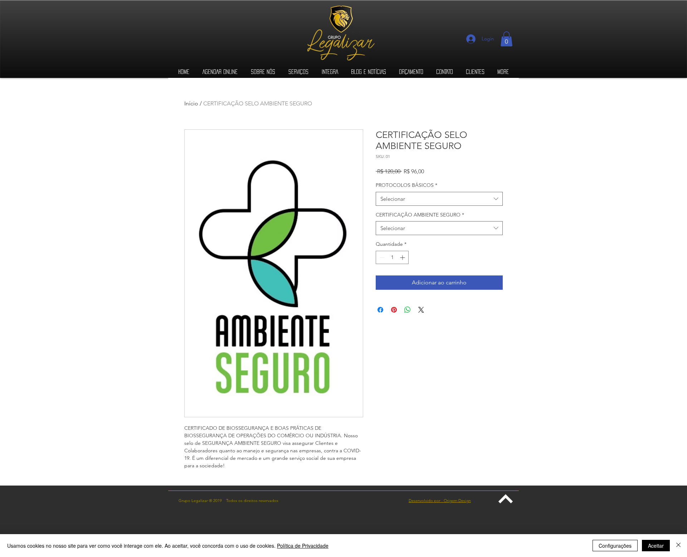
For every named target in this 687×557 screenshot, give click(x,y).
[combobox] (439, 199)
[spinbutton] (392, 257)
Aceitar (656, 545)
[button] (506, 38)
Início (191, 103)
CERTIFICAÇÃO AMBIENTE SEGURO (420, 215)
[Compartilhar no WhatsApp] (407, 309)
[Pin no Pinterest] (394, 309)
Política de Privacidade (302, 545)
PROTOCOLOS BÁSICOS (406, 185)
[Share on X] (421, 309)
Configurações (615, 545)
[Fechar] (678, 545)
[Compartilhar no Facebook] (380, 309)
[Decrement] (381, 257)
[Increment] (403, 257)
